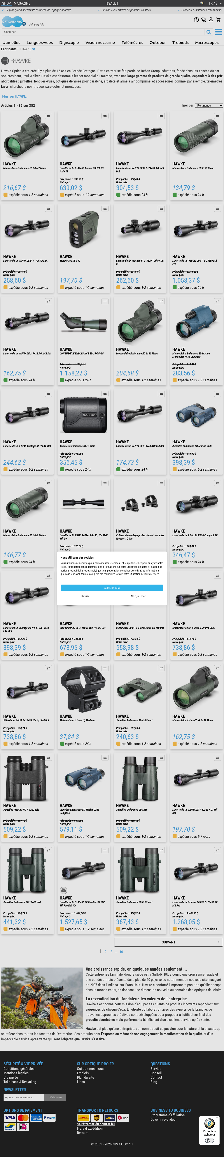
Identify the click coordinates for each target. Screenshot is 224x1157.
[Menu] (217, 1118)
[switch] (209, 1140)
